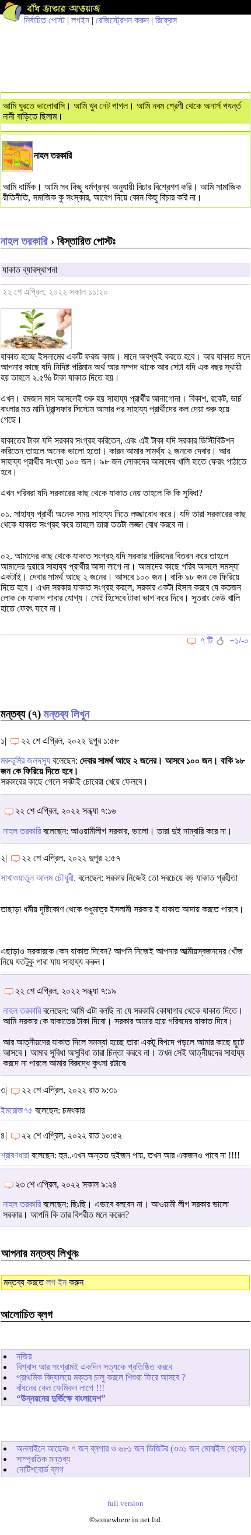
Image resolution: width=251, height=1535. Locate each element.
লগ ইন (56, 1282)
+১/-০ (239, 640)
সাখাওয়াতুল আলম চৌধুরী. (38, 878)
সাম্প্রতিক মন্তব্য (43, 1459)
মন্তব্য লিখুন (66, 714)
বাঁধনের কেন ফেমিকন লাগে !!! (60, 1388)
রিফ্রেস (166, 20)
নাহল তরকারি (24, 241)
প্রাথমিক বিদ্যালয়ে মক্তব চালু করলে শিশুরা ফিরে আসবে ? (101, 1377)
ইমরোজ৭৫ (17, 1110)
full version (125, 1503)
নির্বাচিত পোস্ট (44, 20)
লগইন (80, 20)
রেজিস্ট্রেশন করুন (122, 20)
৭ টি (206, 640)
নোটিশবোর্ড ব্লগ (40, 1469)
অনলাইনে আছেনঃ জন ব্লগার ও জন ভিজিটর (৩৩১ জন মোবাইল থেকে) (131, 1448)
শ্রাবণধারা (15, 1155)
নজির (24, 1356)
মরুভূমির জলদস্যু (25, 760)
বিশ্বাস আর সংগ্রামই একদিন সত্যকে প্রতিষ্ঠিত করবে (94, 1367)
